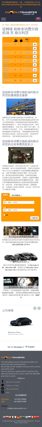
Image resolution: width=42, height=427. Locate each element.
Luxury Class (5, 56)
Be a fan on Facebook (13, 382)
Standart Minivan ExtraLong (6, 75)
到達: (5, 207)
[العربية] (23, 417)
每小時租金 (16, 195)
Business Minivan (6, 64)
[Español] (9, 417)
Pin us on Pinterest (12, 389)
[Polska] (29, 417)
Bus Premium (6, 80)
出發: (5, 200)
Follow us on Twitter (12, 385)
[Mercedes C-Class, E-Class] (21, 314)
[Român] (32, 417)
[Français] (12, 417)
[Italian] (15, 417)
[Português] (21, 417)
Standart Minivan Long (6, 69)
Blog (7, 392)
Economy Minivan (6, 60)
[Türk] (35, 417)
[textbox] (18, 202)
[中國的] (37, 417)
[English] (4, 417)
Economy (6, 44)
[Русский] (7, 417)
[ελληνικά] (26, 417)
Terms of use (24, 422)
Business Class (6, 52)
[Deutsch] (18, 417)
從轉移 (5, 195)
